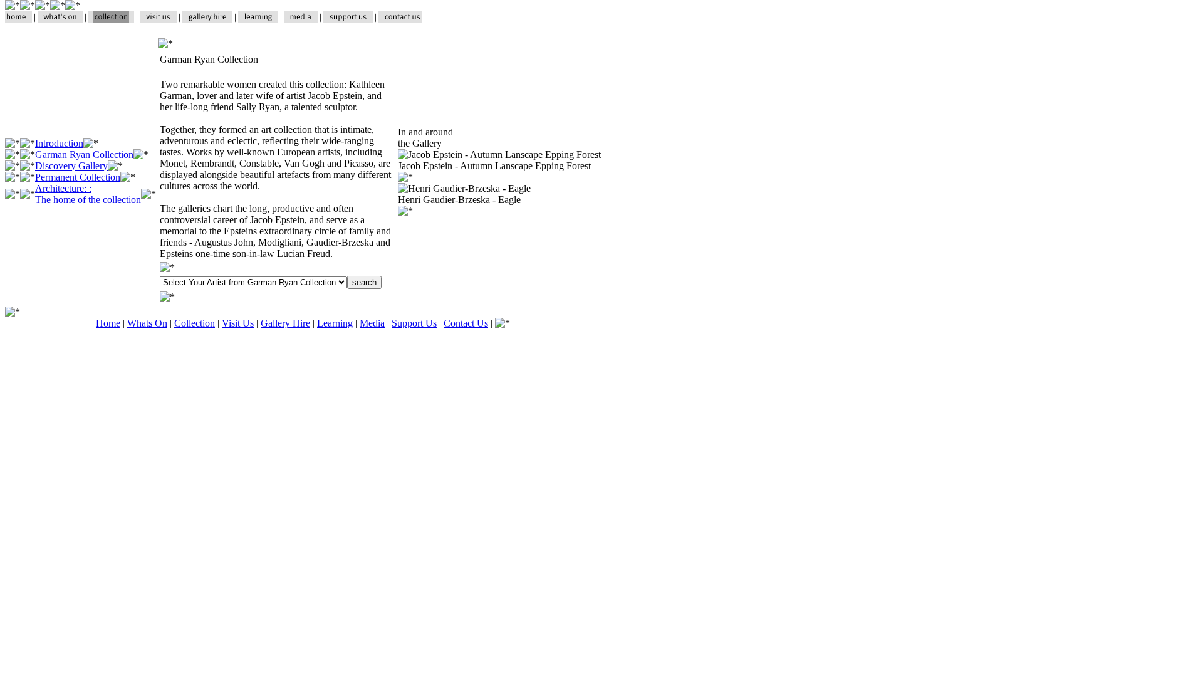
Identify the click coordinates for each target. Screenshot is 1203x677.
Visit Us (238, 323)
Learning (335, 323)
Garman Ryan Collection (84, 154)
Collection (194, 323)
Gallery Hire (285, 323)
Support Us (414, 323)
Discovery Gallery (71, 165)
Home (108, 323)
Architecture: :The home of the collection (88, 194)
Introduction (59, 143)
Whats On (147, 323)
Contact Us (466, 323)
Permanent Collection (77, 177)
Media (372, 323)
